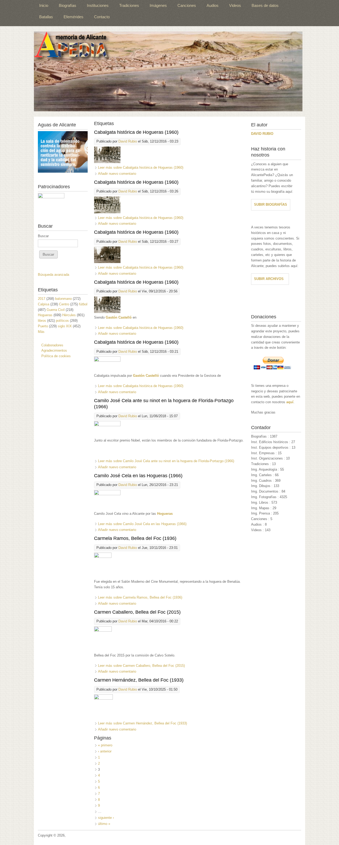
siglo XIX (65, 326)
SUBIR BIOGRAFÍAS (270, 204)
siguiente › (106, 818)
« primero (105, 745)
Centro (64, 304)
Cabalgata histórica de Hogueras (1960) (136, 132)
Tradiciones (129, 5)
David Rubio (127, 141)
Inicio (43, 5)
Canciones (186, 5)
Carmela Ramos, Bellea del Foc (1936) (135, 538)
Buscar (43, 236)
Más (41, 332)
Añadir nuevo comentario (117, 174)
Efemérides (73, 17)
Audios (212, 5)
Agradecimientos (54, 350)
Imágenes (158, 5)
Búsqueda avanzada (53, 275)
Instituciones (98, 5)
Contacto (102, 17)
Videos (235, 5)
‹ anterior (104, 751)
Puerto (43, 326)
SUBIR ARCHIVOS (269, 279)
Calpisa (43, 304)
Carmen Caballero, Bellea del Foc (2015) (137, 612)
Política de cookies (56, 356)
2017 (41, 299)
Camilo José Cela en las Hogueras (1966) (138, 475)
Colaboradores (52, 345)
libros (42, 321)
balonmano (63, 299)
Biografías (67, 5)
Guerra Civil (56, 310)
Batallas (46, 17)
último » (104, 824)
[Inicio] (168, 71)
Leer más (140, 167)
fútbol (83, 304)
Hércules (69, 315)
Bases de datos (265, 5)
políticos (62, 321)
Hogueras (45, 315)
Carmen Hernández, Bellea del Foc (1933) (139, 680)
